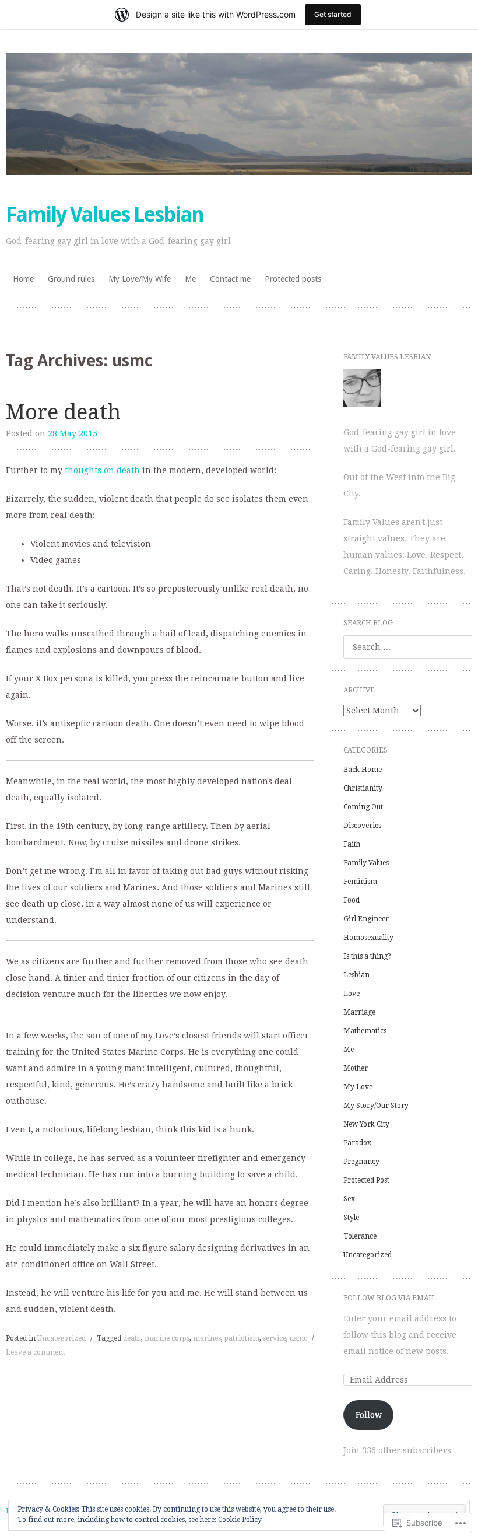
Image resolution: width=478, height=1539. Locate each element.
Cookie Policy (240, 1520)
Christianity (362, 788)
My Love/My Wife (139, 279)
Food (351, 900)
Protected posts (293, 279)
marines (207, 1338)
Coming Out (363, 807)
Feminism (360, 881)
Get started (333, 14)
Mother (355, 1068)
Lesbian (356, 975)
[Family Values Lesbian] (239, 114)
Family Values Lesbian (104, 214)
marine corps (167, 1338)
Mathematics (364, 1031)
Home (23, 279)
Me (190, 279)
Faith (351, 844)
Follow (369, 1414)
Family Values (366, 863)
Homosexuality (368, 937)
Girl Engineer (366, 919)
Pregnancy (361, 1161)
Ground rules (71, 279)
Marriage (359, 1012)
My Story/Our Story (376, 1105)
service (274, 1338)
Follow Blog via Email (389, 1298)
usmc (298, 1338)
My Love (357, 1087)
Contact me (230, 279)
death (132, 1338)
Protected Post (366, 1180)
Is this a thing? (367, 956)
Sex (349, 1199)
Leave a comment (35, 1352)
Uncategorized (61, 1338)
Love (351, 993)
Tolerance (360, 1236)
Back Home (362, 769)
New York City (366, 1124)
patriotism (241, 1338)
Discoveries (362, 825)
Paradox (357, 1143)
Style (351, 1217)
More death (63, 412)
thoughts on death (102, 470)
